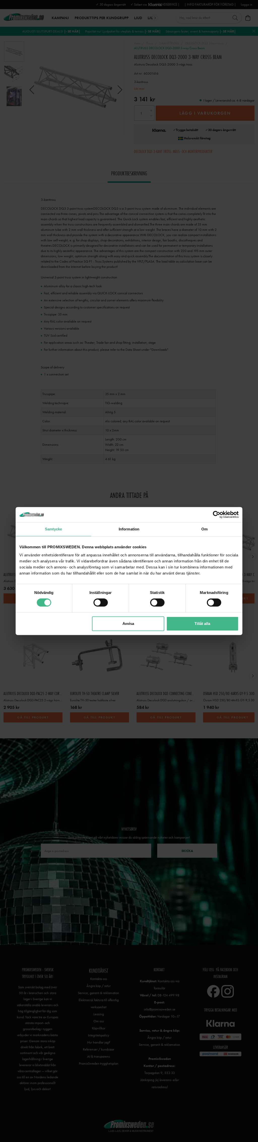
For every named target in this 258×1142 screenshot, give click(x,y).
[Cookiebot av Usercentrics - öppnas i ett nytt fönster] (217, 514)
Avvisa (128, 623)
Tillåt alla (202, 623)
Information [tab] (129, 529)
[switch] (100, 602)
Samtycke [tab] (53, 529)
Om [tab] (204, 529)
